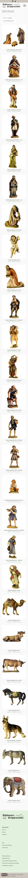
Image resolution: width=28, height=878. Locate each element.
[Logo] (11, 6)
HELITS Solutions (20, 874)
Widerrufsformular (6, 858)
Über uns (4, 829)
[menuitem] (24, 6)
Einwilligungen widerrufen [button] (7, 865)
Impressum (4, 834)
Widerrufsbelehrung (6, 856)
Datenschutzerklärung (6, 845)
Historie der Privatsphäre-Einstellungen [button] (10, 863)
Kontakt (3, 832)
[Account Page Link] (15, 1)
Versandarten (5, 847)
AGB (3, 842)
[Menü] (24, 6)
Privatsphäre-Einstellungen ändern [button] (9, 860)
